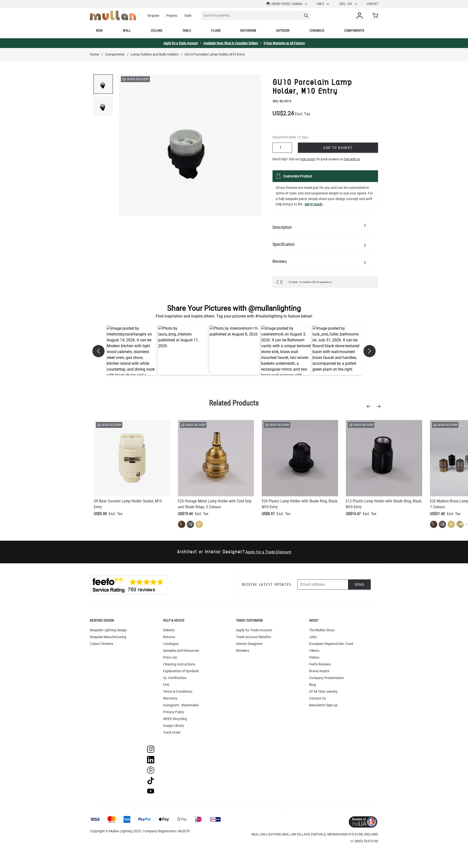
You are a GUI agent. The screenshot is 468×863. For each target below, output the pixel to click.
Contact (372, 4)
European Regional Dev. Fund (331, 644)
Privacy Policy (173, 712)
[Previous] (370, 406)
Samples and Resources (181, 650)
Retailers (242, 650)
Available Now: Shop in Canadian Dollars (231, 43)
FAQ (166, 685)
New (99, 30)
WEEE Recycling (175, 719)
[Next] (380, 406)
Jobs (313, 637)
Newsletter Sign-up (323, 705)
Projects (171, 16)
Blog (312, 685)
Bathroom (248, 30)
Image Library (173, 726)
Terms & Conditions (177, 691)
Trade (188, 16)
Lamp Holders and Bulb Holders (154, 54)
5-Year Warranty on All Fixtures (284, 43)
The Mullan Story (321, 630)
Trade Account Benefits (253, 637)
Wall (127, 30)
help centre (307, 159)
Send (360, 584)
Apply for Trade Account (254, 630)
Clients (314, 650)
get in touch (313, 204)
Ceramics (317, 30)
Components (354, 30)
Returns (169, 637)
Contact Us (317, 698)
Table (186, 30)
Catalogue (171, 644)
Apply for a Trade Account (181, 43)
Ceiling (156, 30)
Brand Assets (319, 671)
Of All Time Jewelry (323, 691)
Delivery (169, 630)
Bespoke (153, 16)
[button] (131, 350)
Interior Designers (249, 644)
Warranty (170, 698)
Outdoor (282, 30)
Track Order (172, 732)
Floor (215, 30)
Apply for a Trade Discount (268, 552)
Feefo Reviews (320, 664)
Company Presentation (326, 678)
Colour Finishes (101, 644)
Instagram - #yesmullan (181, 705)
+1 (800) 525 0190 (364, 841)
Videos (314, 657)
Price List (170, 657)
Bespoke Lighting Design (108, 630)
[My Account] (360, 15)
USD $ (320, 4)
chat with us (352, 159)
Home (94, 54)
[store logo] (113, 15)
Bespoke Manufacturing (108, 637)
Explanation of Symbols (181, 671)
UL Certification (174, 678)
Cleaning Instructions (179, 664)
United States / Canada (286, 4)
